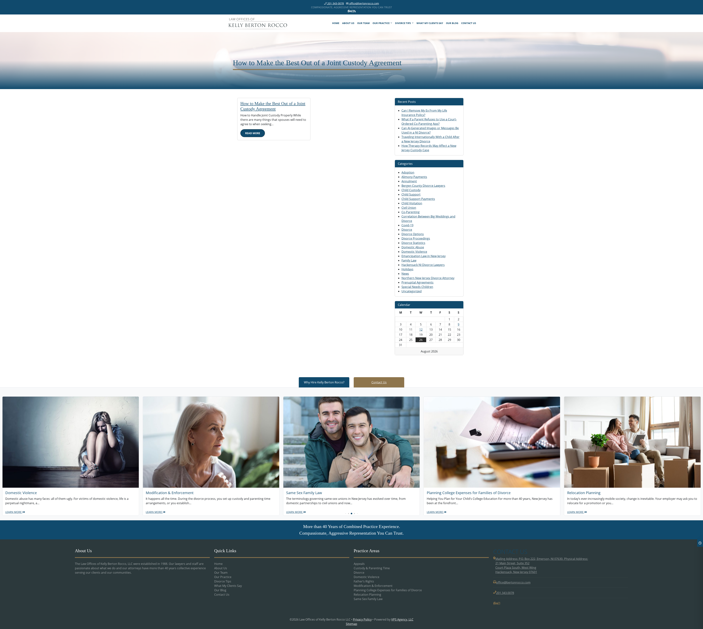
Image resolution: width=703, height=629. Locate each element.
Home (335, 23)
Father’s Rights (364, 581)
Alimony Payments (414, 177)
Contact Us (468, 23)
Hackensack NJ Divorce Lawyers (423, 265)
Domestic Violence (414, 252)
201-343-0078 (335, 3)
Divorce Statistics (413, 243)
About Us (348, 23)
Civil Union (408, 208)
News (405, 274)
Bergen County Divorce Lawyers (423, 186)
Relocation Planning (367, 595)
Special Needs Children (417, 287)
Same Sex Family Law (368, 599)
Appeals (359, 564)
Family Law (408, 260)
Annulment (409, 181)
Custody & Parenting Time (372, 568)
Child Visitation (411, 203)
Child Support (411, 194)
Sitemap (351, 624)
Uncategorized (411, 291)
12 (421, 330)
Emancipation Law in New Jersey (423, 256)
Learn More (13, 512)
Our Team (363, 23)
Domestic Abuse (412, 247)
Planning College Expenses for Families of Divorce (388, 590)
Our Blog (452, 23)
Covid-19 (407, 225)
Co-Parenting (410, 212)
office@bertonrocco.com (364, 3)
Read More (252, 133)
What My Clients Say (429, 23)
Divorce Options (412, 234)
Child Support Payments (418, 199)
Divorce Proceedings (415, 238)
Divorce (406, 230)
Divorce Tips (403, 23)
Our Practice (381, 23)
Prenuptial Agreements (417, 282)
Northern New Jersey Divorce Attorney (427, 278)
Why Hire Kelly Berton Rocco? (324, 382)
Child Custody (411, 190)
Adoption (407, 172)
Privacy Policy (362, 619)
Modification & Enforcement (373, 586)
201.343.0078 (505, 593)
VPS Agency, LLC (402, 619)
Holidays (407, 269)
